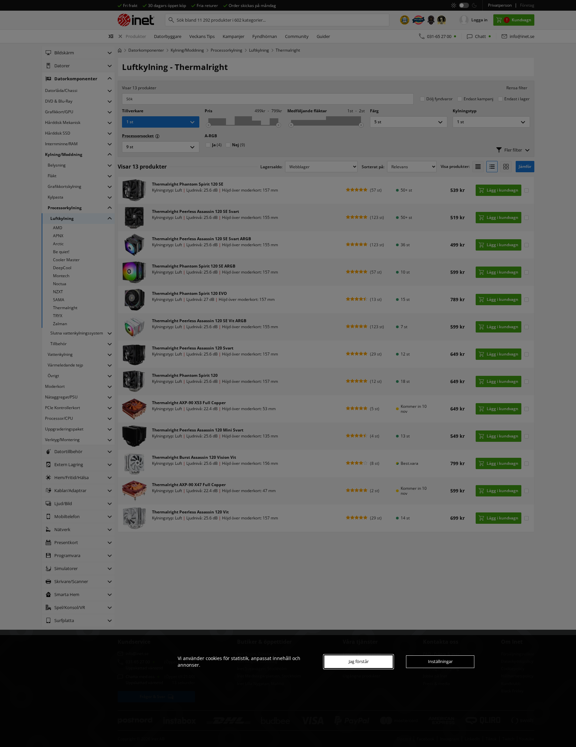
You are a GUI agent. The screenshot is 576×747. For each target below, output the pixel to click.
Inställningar (440, 661)
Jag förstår (359, 661)
